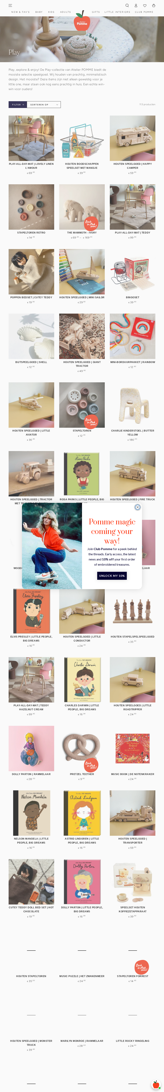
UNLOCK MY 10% (112, 575)
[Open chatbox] (156, 1084)
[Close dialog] (137, 507)
